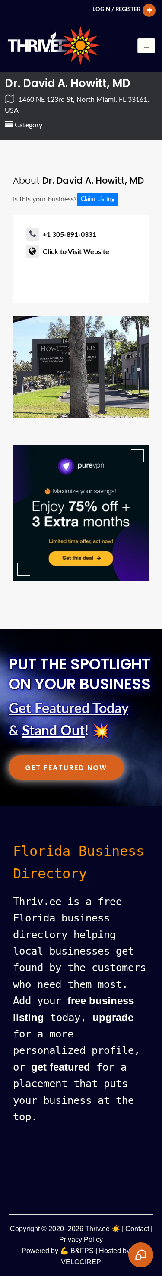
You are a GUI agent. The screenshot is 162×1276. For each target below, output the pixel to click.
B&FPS (82, 1250)
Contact (137, 1228)
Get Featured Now (66, 768)
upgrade (112, 1017)
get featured (60, 1067)
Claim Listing (97, 199)
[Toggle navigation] (146, 45)
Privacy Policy (81, 1239)
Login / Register (116, 9)
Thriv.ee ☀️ (102, 1228)
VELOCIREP (81, 1262)
